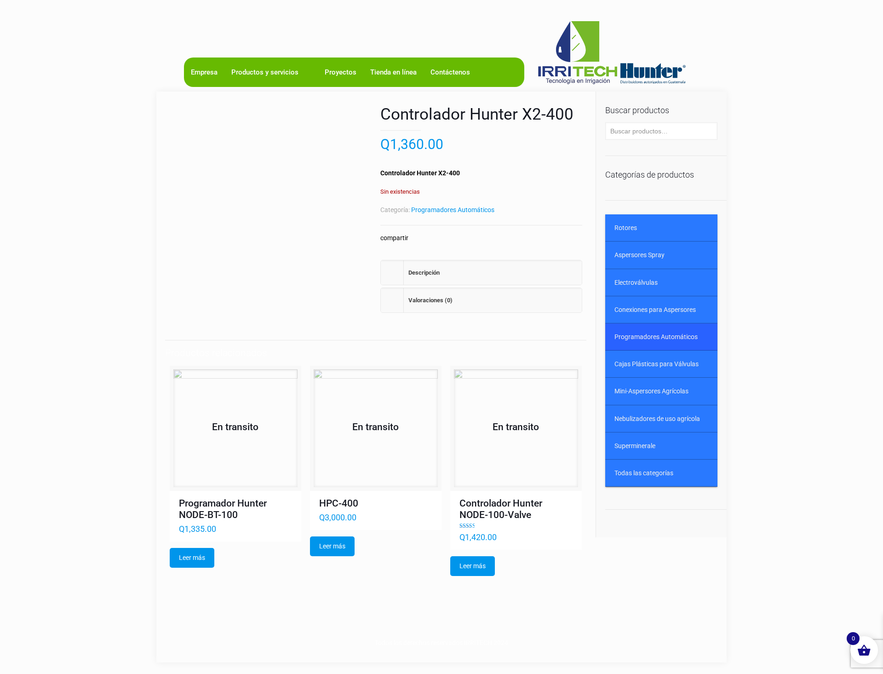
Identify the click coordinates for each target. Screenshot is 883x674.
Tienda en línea (393, 72)
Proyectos (340, 72)
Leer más (192, 557)
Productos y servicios (264, 72)
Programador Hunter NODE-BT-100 (223, 509)
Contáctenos (450, 72)
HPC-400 (338, 503)
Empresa (204, 72)
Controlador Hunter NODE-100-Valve (500, 509)
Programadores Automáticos (452, 209)
